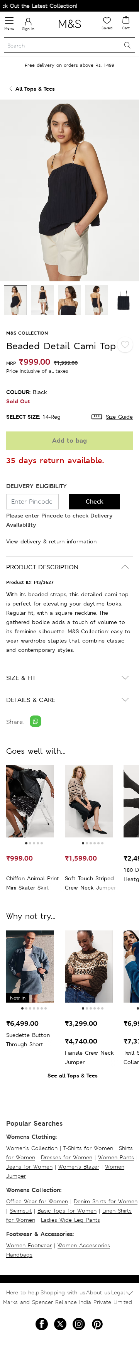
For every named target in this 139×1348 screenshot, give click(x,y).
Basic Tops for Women (67, 1210)
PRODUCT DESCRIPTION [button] (42, 567)
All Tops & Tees (35, 88)
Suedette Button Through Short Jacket (28, 1040)
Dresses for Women (66, 1157)
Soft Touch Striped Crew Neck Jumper (90, 883)
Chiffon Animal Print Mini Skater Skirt (32, 883)
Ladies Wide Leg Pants (70, 1219)
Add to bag (69, 440)
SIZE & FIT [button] (21, 678)
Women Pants (116, 1157)
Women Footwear (29, 1245)
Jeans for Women (29, 1166)
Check (94, 501)
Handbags (19, 1254)
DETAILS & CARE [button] (30, 700)
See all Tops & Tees (72, 1075)
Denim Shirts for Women (105, 1201)
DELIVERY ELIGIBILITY (36, 486)
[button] (26, 843)
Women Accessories (84, 1245)
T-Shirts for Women (88, 1148)
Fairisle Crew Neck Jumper (89, 1057)
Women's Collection (32, 1148)
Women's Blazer (78, 1166)
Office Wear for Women (37, 1201)
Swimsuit (21, 1210)
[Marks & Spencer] (70, 29)
